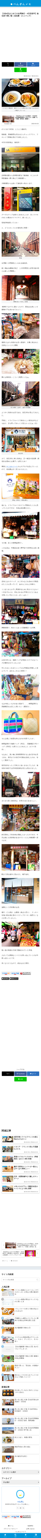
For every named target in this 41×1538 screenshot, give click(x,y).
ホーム (11, 1526)
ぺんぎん (20, 1501)
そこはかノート (12, 466)
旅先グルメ (15, 978)
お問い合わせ (30, 1529)
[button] (37, 1280)
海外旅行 (6, 978)
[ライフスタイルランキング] (25, 973)
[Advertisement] (20, 39)
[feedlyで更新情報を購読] (20, 1508)
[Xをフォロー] (17, 1508)
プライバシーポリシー (11, 1529)
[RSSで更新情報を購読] (23, 1508)
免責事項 (30, 1526)
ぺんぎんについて (20, 1531)
